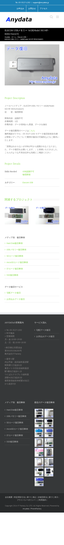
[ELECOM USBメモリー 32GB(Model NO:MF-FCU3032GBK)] (39, 472)
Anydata (26, 508)
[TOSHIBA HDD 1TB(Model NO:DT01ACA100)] (39, 442)
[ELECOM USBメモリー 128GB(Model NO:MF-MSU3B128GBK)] (39, 423)
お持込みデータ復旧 (16, 299)
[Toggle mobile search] (51, 16)
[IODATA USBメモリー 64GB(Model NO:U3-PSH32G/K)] (39, 413)
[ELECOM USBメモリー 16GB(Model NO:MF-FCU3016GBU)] (48, 423)
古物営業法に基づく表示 (48, 497)
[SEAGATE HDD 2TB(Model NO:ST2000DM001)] (48, 452)
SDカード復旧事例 (15, 256)
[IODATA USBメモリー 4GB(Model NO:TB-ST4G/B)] (48, 433)
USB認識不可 (28, 171)
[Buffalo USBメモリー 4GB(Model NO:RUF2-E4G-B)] (39, 482)
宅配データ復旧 (14, 292)
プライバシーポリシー (26, 500)
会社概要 (8, 497)
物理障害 (27, 174)
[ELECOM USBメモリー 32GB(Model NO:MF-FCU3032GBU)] (39, 433)
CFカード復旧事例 (15, 268)
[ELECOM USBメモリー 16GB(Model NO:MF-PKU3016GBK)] (48, 472)
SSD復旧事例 (12, 275)
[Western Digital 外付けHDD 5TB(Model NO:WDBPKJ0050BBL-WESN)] (48, 462)
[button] (7, 215)
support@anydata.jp (41, 2)
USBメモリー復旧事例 (16, 249)
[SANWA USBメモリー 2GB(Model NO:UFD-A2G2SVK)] (48, 442)
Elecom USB (28, 182)
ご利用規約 (42, 500)
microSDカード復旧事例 (17, 262)
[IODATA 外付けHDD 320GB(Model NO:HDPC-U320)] (48, 413)
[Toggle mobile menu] (57, 16)
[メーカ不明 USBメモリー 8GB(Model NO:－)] (39, 452)
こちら (32, 130)
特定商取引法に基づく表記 (25, 497)
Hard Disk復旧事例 (15, 243)
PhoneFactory (36, 508)
